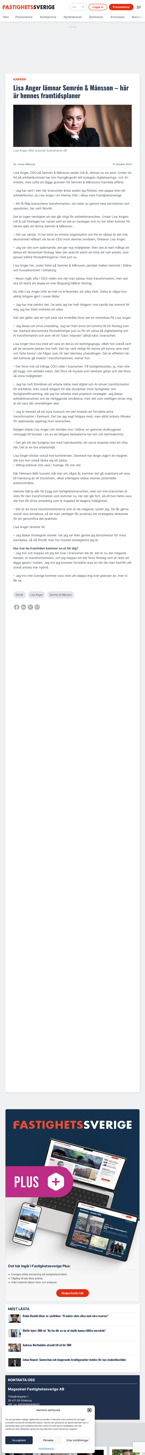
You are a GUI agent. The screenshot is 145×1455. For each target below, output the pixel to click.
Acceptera (19, 1440)
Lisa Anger (36, 594)
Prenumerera (23, 17)
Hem (6, 17)
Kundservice (48, 17)
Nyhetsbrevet (73, 17)
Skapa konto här (73, 1293)
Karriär (19, 79)
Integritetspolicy (46, 1448)
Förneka (48, 1440)
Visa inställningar (77, 1440)
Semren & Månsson (61, 594)
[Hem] (29, 7)
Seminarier (96, 17)
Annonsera (117, 17)
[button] (89, 1410)
